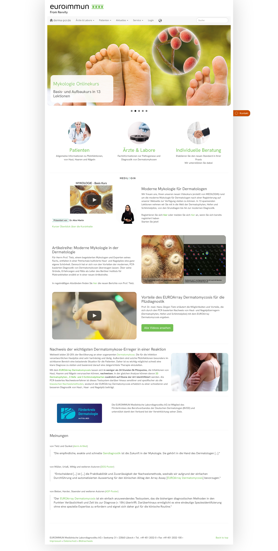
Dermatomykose (126, 354)
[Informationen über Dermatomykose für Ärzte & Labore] (139, 132)
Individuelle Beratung (198, 150)
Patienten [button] (104, 20)
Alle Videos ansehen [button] (157, 328)
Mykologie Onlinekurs (76, 84)
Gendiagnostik (112, 453)
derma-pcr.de (62, 20)
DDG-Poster (107, 466)
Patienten (79, 150)
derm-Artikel (80, 446)
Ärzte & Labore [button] (84, 20)
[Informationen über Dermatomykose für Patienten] (79, 132)
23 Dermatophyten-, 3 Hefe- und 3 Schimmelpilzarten (104, 375)
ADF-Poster (112, 491)
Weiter (235, 66)
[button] (160, 20)
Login (151, 20)
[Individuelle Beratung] (198, 132)
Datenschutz (70, 541)
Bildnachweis (86, 541)
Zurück (42, 66)
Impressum (55, 541)
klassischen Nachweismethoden (66, 384)
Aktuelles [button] (121, 20)
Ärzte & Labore (139, 150)
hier (165, 215)
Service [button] (137, 20)
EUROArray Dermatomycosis (185, 478)
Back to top (222, 537)
